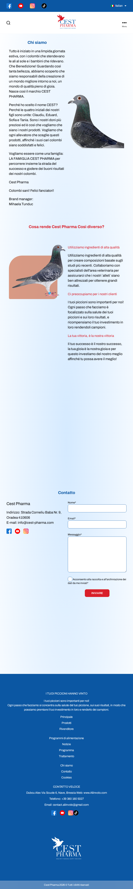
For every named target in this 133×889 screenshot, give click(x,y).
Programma (66, 750)
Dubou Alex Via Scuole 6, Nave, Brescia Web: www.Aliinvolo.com (66, 792)
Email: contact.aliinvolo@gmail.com (66, 804)
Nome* (72, 502)
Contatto (66, 771)
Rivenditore (66, 729)
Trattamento (66, 756)
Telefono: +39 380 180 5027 (66, 798)
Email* (72, 518)
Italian (119, 5)
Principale (66, 717)
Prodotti (66, 723)
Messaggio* (75, 534)
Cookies (66, 777)
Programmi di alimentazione (66, 738)
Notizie (66, 744)
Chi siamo (66, 765)
